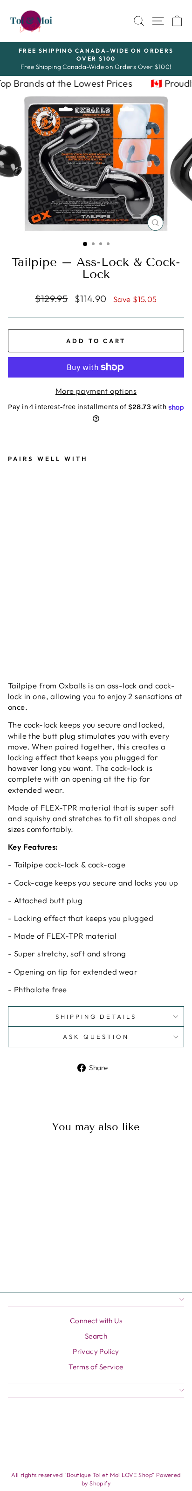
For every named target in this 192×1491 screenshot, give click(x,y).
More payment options (96, 391)
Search (96, 1336)
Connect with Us (96, 1320)
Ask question (96, 1036)
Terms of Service (96, 1366)
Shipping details (96, 1016)
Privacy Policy (96, 1351)
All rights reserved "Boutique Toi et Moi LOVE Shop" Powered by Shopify (95, 1479)
